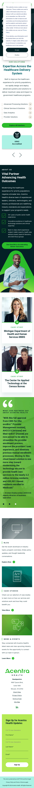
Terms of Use (17, 699)
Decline (17, 55)
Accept (17, 50)
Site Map (17, 702)
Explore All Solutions (17, 125)
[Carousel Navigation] (17, 155)
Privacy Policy (17, 695)
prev (13, 155)
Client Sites (17, 692)
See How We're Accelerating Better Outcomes (17, 245)
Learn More (6, 658)
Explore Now (6, 562)
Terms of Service (20, 782)
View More (6, 610)
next (20, 155)
